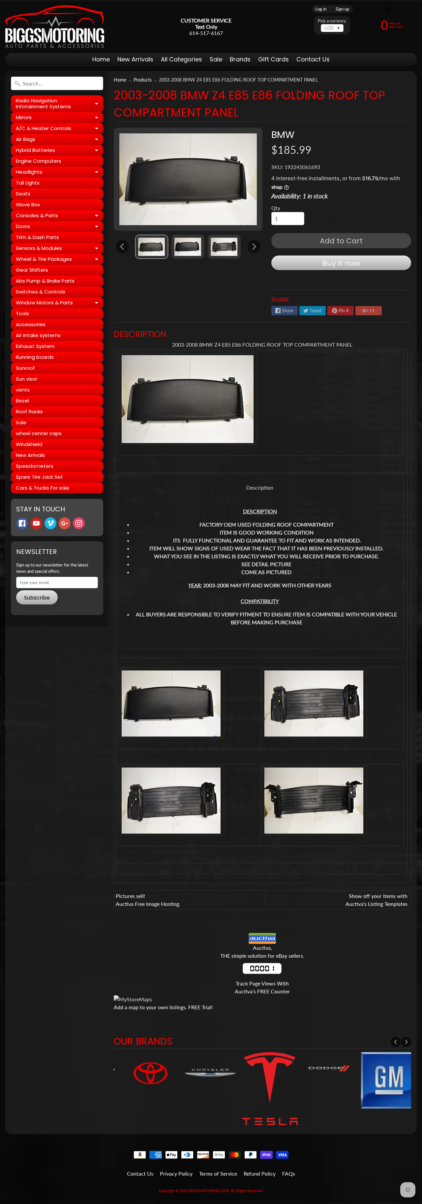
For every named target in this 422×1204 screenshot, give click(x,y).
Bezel (22, 400)
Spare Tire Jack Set (39, 476)
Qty (275, 208)
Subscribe (37, 598)
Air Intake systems (38, 335)
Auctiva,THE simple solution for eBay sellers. (262, 952)
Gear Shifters (32, 269)
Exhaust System (35, 346)
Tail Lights (28, 182)
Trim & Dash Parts (37, 237)
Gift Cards (273, 59)
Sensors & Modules (59, 249)
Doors (59, 227)
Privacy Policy (176, 1173)
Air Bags (59, 140)
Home (101, 59)
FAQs (288, 1173)
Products (143, 80)
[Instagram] (79, 523)
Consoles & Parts (59, 216)
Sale (216, 59)
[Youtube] (36, 523)
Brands (240, 59)
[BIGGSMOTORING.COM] (54, 26)
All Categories (181, 59)
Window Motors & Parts (59, 303)
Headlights (59, 173)
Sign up (342, 9)
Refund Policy (260, 1173)
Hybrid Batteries (59, 151)
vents (23, 389)
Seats (23, 193)
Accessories (30, 324)
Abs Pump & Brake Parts (45, 280)
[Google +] (65, 523)
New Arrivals (135, 59)
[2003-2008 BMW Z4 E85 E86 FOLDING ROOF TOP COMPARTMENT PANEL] (151, 247)
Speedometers (34, 466)
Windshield (29, 444)
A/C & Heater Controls (59, 129)
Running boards (35, 357)
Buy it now (341, 263)
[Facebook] (22, 523)
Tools (22, 313)
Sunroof (25, 367)
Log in (320, 9)
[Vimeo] (50, 523)
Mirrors (59, 118)
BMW (282, 134)
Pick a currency (332, 20)
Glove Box (28, 204)
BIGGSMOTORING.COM (209, 1190)
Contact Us (313, 59)
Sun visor (26, 378)
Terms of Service (218, 1173)
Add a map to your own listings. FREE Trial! (163, 1007)
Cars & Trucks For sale (42, 487)
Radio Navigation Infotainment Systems (59, 104)
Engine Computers (38, 160)
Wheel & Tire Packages (59, 260)
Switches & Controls (40, 291)
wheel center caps (39, 433)
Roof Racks (29, 411)
